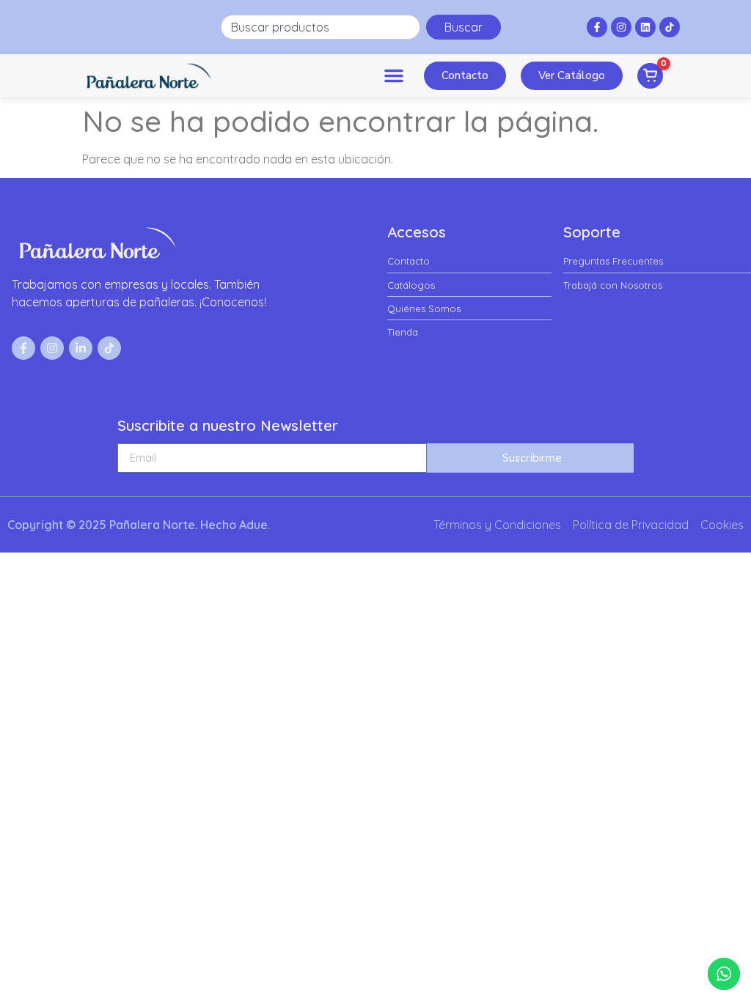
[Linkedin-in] (80, 348)
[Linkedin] (645, 27)
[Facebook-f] (597, 27)
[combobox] (320, 27)
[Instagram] (621, 27)
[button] (393, 75)
